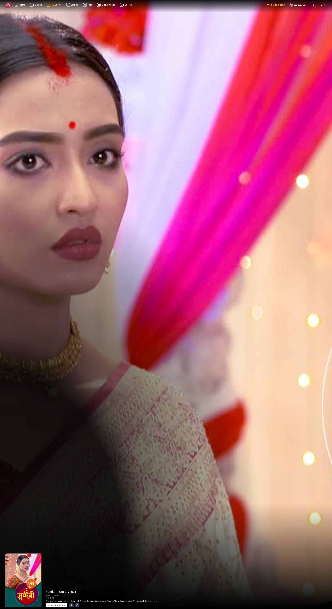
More (155, 601)
